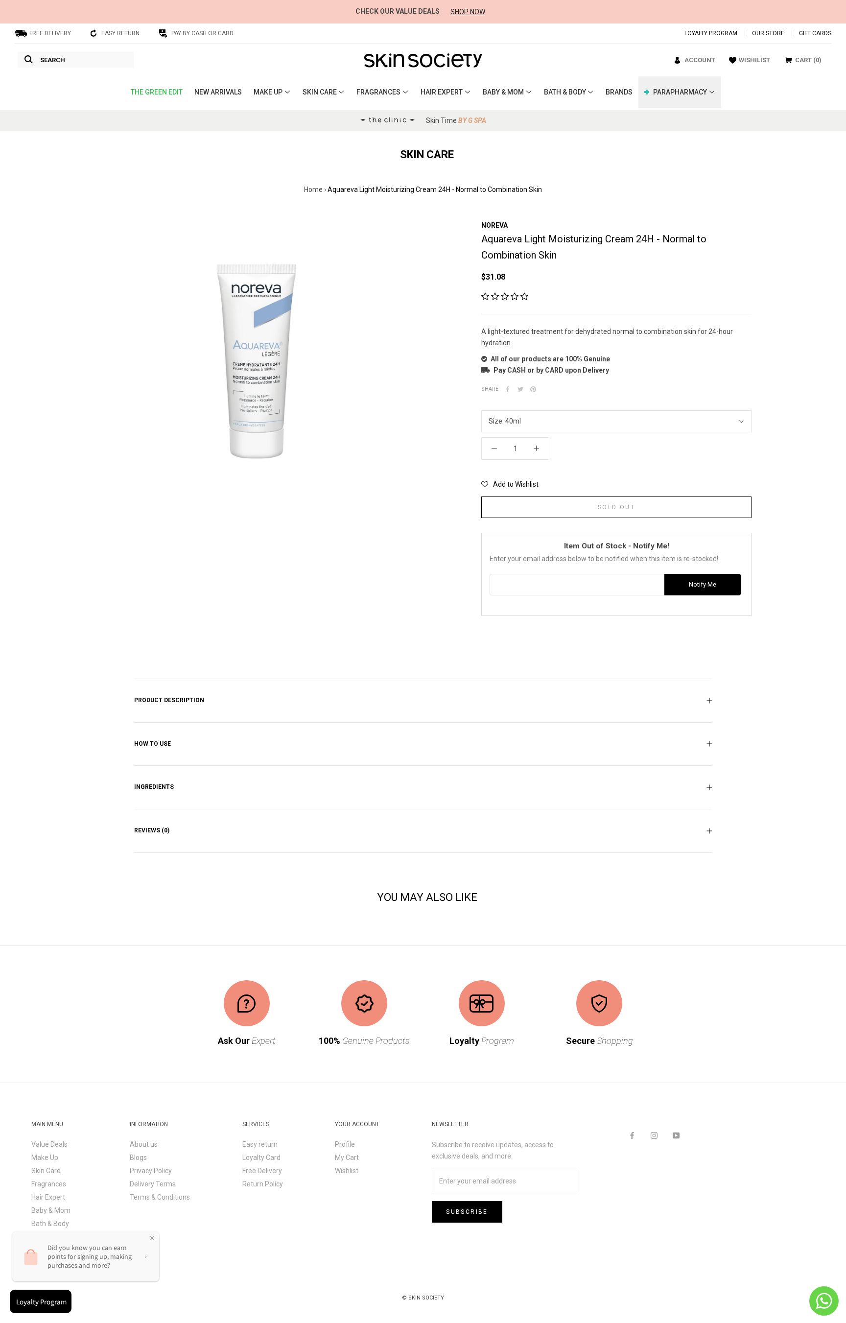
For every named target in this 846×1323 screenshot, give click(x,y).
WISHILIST (754, 60)
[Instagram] (654, 1135)
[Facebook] (508, 389)
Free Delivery (262, 1171)
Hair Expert (48, 1197)
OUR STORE (768, 33)
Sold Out (616, 507)
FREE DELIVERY (50, 33)
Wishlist (346, 1171)
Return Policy (262, 1184)
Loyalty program (710, 33)
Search (52, 60)
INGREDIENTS (154, 786)
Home (313, 189)
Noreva (494, 225)
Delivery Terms (153, 1184)
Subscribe (467, 1211)
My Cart (347, 1157)
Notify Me (702, 584)
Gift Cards (815, 33)
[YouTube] (676, 1135)
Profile (345, 1144)
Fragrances (48, 1184)
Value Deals (49, 1144)
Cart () (808, 60)
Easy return (260, 1144)
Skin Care (46, 1171)
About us (144, 1144)
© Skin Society (423, 1298)
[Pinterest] (533, 389)
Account (699, 60)
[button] (504, 297)
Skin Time (456, 120)
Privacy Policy (151, 1171)
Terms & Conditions (160, 1197)
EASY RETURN (120, 33)
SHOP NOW (467, 12)
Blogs (138, 1157)
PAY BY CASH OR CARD (202, 33)
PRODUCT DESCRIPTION (169, 700)
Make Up (44, 1157)
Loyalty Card (261, 1157)
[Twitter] (520, 389)
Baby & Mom (50, 1210)
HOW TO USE (152, 743)
